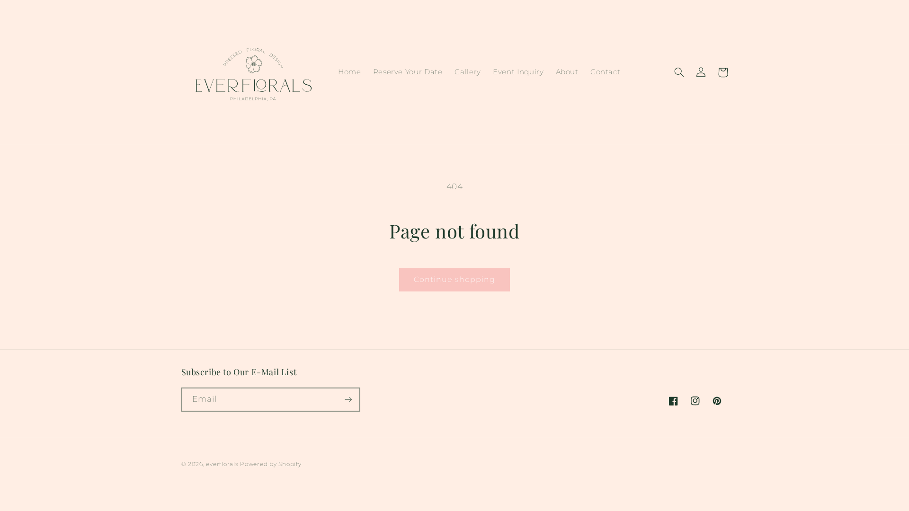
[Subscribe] (348, 400)
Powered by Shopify (270, 464)
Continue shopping (454, 279)
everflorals (222, 464)
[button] (679, 72)
